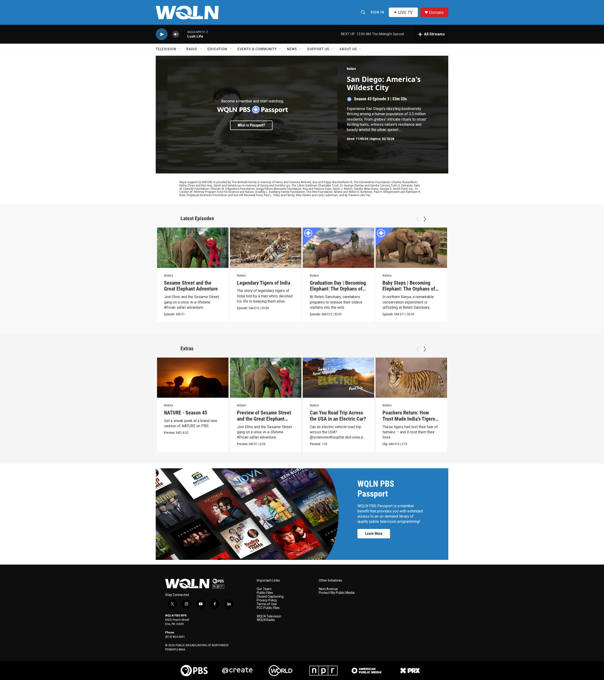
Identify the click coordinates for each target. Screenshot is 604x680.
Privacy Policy (267, 600)
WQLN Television (269, 616)
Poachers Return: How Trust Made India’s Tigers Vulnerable (408, 419)
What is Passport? (251, 125)
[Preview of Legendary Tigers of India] (557, 378)
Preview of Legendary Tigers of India (551, 416)
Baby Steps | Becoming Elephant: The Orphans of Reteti (408, 289)
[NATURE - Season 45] (193, 378)
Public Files (265, 593)
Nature (351, 69)
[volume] (176, 34)
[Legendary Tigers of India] (266, 248)
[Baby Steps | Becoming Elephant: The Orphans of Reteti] (411, 248)
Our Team (264, 589)
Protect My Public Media (337, 593)
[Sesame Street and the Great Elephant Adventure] (193, 248)
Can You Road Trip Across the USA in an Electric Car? (338, 416)
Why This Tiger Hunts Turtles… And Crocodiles (481, 416)
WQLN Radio (266, 620)
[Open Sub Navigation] (180, 49)
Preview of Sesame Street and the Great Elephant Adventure (264, 419)
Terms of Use (267, 604)
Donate (436, 12)
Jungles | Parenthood (550, 283)
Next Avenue (328, 589)
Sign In (377, 12)
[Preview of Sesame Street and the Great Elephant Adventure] (266, 378)
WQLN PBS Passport (375, 488)
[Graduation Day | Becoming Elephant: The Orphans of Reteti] (338, 248)
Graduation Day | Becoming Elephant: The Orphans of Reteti (338, 289)
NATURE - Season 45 (185, 413)
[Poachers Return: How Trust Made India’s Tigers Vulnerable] (411, 378)
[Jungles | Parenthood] (557, 248)
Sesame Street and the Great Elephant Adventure (191, 286)
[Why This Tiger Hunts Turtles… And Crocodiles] (484, 378)
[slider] (183, 34)
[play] (161, 34)
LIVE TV (405, 12)
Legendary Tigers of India (263, 283)
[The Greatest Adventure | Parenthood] (484, 248)
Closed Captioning (270, 596)
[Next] (424, 219)
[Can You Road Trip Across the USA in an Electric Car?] (338, 378)
